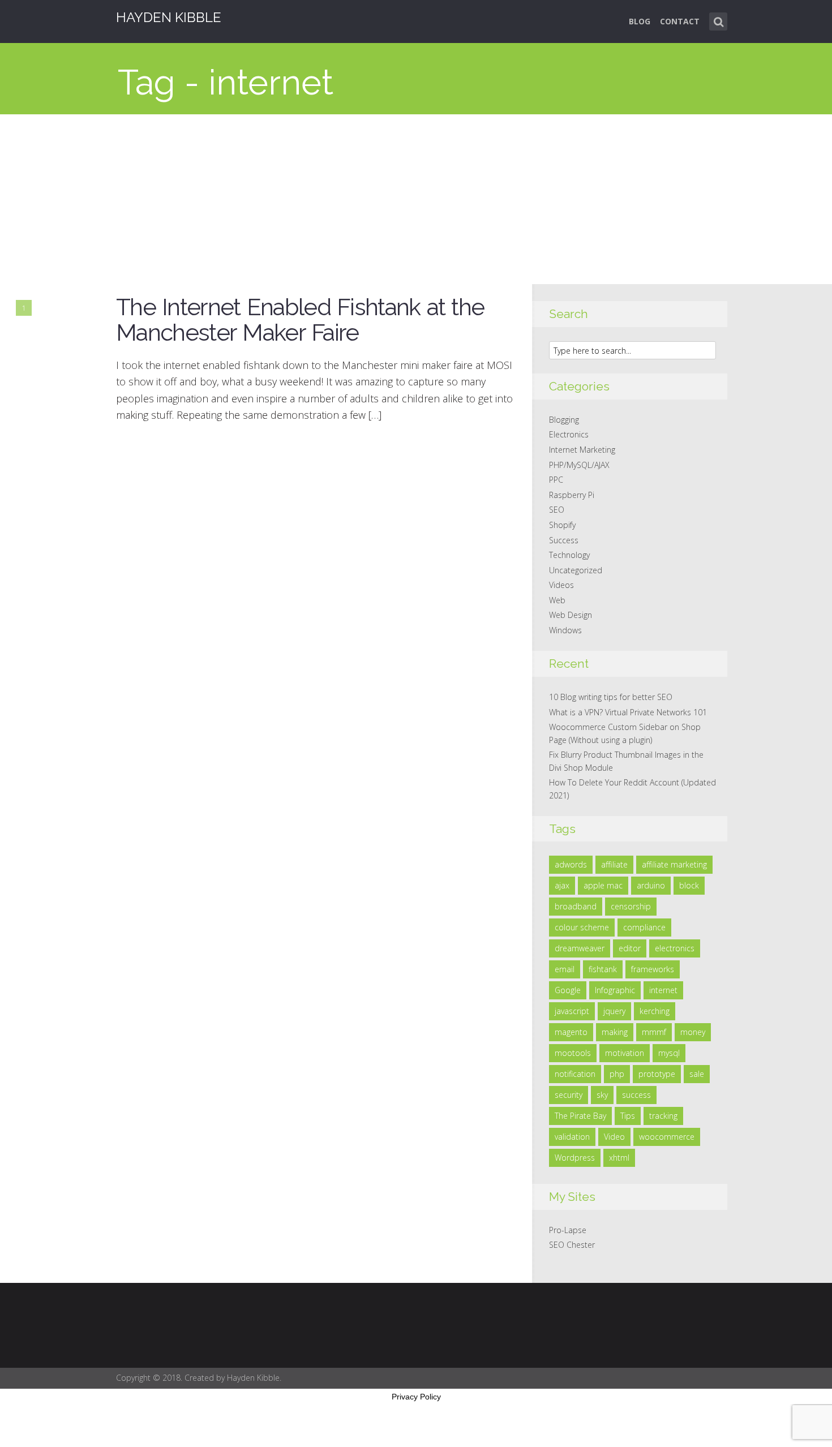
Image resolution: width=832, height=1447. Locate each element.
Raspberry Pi (571, 495)
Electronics (569, 434)
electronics (674, 948)
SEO (556, 509)
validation (572, 1136)
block (689, 885)
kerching (655, 1011)
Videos (561, 584)
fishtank (603, 969)
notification (575, 1073)
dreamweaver (579, 948)
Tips (627, 1115)
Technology (569, 554)
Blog (639, 21)
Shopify (562, 524)
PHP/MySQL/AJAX (579, 465)
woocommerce (666, 1136)
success (636, 1094)
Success (563, 540)
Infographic (615, 990)
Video (614, 1136)
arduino (651, 885)
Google (568, 990)
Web (557, 600)
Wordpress (575, 1157)
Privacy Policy (416, 1396)
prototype (656, 1073)
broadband (576, 906)
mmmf (654, 1032)
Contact (680, 21)
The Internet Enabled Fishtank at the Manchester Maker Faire (300, 319)
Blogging (564, 419)
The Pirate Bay (580, 1115)
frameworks (652, 969)
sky (602, 1094)
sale (696, 1073)
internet (663, 990)
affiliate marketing (674, 864)
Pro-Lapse (567, 1230)
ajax (562, 885)
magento (571, 1032)
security (568, 1094)
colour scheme (582, 927)
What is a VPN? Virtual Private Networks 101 (628, 712)
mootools (573, 1052)
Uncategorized (575, 570)
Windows (565, 630)
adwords (571, 864)
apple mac (603, 885)
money (692, 1032)
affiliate (614, 864)
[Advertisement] (416, 199)
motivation (624, 1052)
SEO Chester (572, 1244)
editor (630, 948)
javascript (572, 1011)
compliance (644, 927)
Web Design (570, 614)
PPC (556, 479)
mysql (669, 1052)
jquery (614, 1011)
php (617, 1073)
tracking (663, 1115)
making (615, 1032)
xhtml (619, 1157)
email (564, 969)
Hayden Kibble (168, 17)
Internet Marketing (582, 449)
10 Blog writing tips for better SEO (610, 697)
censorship (631, 906)
